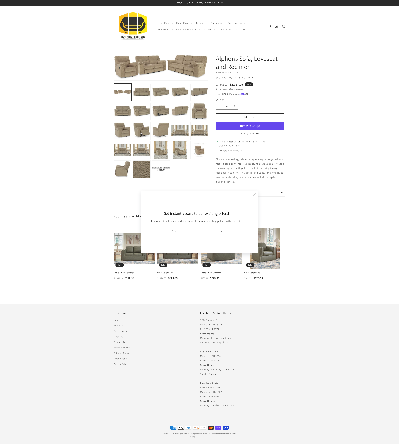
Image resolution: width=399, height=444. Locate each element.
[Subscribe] (220, 231)
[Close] (254, 194)
